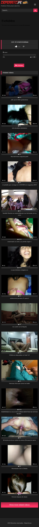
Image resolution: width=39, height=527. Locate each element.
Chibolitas (20, 65)
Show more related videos (19, 505)
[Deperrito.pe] (16, 3)
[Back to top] (33, 521)
